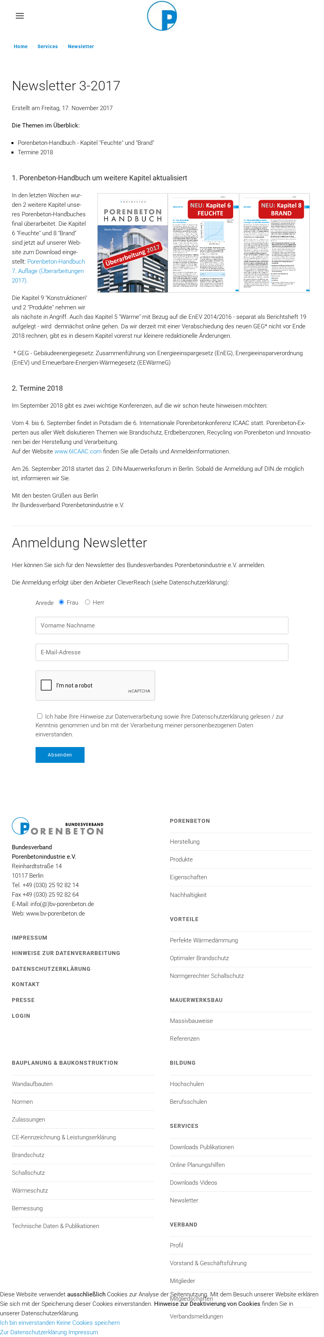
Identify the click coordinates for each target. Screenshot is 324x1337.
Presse (23, 1000)
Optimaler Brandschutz (199, 958)
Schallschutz (28, 1172)
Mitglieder (182, 1281)
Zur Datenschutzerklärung (33, 1332)
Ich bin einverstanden (27, 1322)
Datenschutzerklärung (51, 969)
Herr (98, 602)
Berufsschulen (188, 1101)
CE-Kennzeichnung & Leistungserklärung (64, 1137)
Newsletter (81, 46)
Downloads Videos (193, 1182)
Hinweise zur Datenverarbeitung (66, 953)
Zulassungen (28, 1119)
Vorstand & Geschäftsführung (208, 1263)
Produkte (181, 859)
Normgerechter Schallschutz (207, 975)
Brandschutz (28, 1155)
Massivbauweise (191, 1020)
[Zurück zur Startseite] (162, 16)
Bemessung (27, 1208)
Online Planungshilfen (197, 1164)
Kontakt (26, 984)
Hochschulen (187, 1084)
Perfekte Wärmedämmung (204, 940)
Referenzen (185, 1038)
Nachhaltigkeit (188, 895)
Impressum (29, 937)
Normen (22, 1101)
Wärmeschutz (30, 1190)
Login (21, 1016)
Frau (72, 602)
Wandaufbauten (32, 1084)
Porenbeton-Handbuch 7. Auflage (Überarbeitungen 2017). (48, 271)
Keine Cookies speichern (88, 1322)
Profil (176, 1245)
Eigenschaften (188, 877)
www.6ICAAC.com (78, 451)
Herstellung (185, 841)
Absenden (60, 755)
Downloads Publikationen (202, 1147)
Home (21, 46)
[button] (20, 16)
